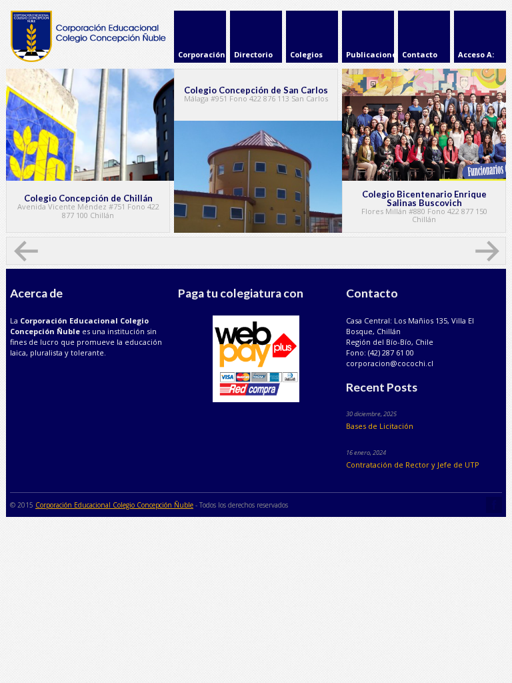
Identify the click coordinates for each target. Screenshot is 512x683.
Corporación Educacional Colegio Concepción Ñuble (114, 505)
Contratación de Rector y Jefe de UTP (412, 465)
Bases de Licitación (379, 426)
